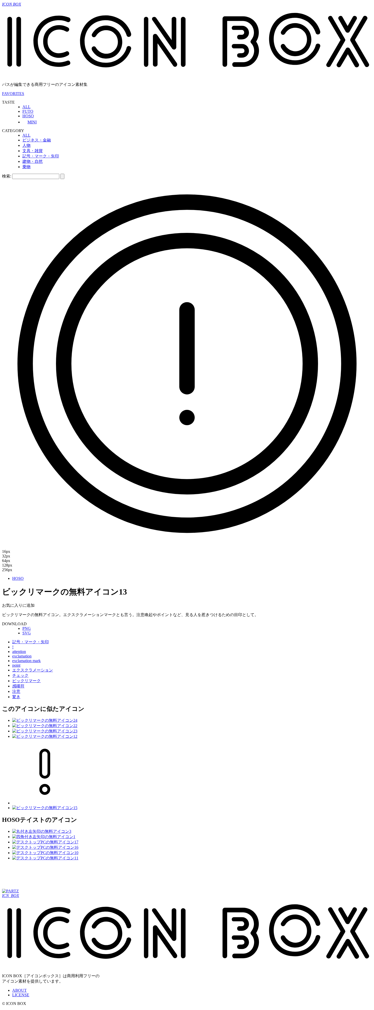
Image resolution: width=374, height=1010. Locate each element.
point (16, 665)
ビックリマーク (26, 681)
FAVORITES (13, 93)
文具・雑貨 (32, 151)
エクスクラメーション (32, 670)
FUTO (27, 111)
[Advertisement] (94, 876)
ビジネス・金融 (36, 140)
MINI (32, 122)
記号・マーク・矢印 (40, 156)
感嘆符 (18, 686)
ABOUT (19, 990)
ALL (26, 107)
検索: (6, 176)
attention (19, 651)
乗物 (26, 167)
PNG (26, 628)
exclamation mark (26, 661)
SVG (26, 633)
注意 (16, 691)
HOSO (28, 116)
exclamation (22, 656)
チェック (20, 675)
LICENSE (20, 995)
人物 (26, 145)
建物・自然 (32, 161)
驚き (16, 697)
